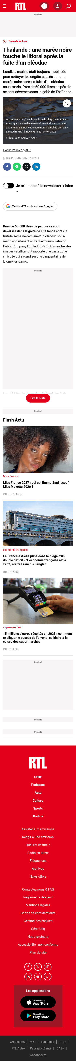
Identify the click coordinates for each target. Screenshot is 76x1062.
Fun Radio (47, 1042)
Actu (38, 793)
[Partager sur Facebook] (7, 167)
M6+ (33, 1042)
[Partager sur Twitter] (26, 167)
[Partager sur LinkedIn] (36, 167)
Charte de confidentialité (38, 913)
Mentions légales (38, 905)
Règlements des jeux (38, 897)
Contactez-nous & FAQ (38, 889)
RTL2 (62, 1042)
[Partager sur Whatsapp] (17, 167)
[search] (68, 6)
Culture (38, 800)
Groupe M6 (17, 1042)
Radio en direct (38, 853)
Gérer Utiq (38, 929)
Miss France (10, 476)
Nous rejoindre (38, 937)
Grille (38, 777)
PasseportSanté (40, 1048)
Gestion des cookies (38, 921)
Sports (38, 808)
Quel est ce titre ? (38, 845)
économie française (15, 549)
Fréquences (38, 861)
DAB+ (60, 1048)
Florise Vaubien (13, 150)
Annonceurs (38, 1055)
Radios (38, 816)
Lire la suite (38, 398)
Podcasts (38, 785)
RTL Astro (18, 1048)
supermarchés (12, 627)
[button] (44, 6)
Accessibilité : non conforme (38, 944)
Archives (38, 869)
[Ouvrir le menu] (4, 6)
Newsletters (38, 876)
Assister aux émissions (37, 829)
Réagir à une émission (38, 837)
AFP (28, 150)
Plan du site (38, 952)
